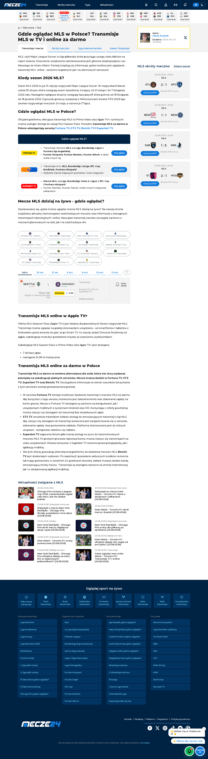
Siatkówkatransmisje (84, 602)
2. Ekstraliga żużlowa (119, 672)
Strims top (158, 679)
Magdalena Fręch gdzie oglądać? (125, 658)
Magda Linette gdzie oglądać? (124, 651)
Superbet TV (105, 128)
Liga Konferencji (28, 629)
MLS (67, 622)
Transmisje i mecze (32, 48)
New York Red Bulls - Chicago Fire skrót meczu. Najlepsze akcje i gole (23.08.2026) (54, 527)
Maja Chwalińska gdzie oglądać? (125, 629)
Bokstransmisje (143, 602)
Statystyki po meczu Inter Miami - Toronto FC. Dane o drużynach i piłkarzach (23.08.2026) (110, 495)
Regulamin (163, 719)
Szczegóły (145, 743)
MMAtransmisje (162, 602)
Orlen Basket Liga (118, 694)
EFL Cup (69, 687)
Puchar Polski (27, 658)
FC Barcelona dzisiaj (30, 687)
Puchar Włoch (72, 701)
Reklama (150, 719)
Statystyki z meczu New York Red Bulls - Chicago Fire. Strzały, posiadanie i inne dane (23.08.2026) (54, 512)
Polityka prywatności (180, 719)
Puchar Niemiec (73, 694)
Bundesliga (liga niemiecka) (79, 644)
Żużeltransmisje (65, 602)
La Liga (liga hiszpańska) (77, 629)
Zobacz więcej (182, 66)
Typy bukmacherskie (89, 48)
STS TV (75, 128)
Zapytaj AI (200, 751)
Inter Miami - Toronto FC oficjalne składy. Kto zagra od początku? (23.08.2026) (111, 542)
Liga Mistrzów (27, 622)
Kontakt (128, 719)
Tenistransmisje (46, 602)
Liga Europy (26, 637)
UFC (155, 658)
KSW (155, 672)
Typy (87, 5)
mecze (15, 5)
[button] (146, 5)
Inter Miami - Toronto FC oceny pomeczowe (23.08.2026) (54, 542)
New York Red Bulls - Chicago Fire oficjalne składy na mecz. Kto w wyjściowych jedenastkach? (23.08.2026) (54, 557)
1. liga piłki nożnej (29, 665)
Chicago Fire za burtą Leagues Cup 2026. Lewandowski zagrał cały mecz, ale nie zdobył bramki (54, 495)
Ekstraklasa (26, 651)
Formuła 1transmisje (104, 602)
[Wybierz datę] (126, 272)
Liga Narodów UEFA (30, 644)
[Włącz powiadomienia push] (189, 751)
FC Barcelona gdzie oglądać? (34, 679)
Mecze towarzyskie (162, 622)
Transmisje (41, 5)
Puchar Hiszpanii (73, 672)
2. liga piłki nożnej (29, 672)
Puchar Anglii (71, 679)
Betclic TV (88, 128)
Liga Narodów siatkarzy (165, 629)
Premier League (72, 637)
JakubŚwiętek (160, 35)
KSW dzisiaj (159, 665)
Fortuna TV (62, 128)
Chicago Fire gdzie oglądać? (34, 694)
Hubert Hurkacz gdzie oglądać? (124, 637)
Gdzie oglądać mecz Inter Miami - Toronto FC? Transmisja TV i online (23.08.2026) (109, 557)
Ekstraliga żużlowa (118, 665)
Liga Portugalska (73, 665)
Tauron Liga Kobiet (118, 687)
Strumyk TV (159, 687)
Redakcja (139, 719)
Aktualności (106, 5)
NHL (155, 651)
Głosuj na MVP (150, 92)
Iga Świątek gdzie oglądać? (122, 622)
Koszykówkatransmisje (181, 602)
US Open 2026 (160, 637)
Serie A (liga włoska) (75, 651)
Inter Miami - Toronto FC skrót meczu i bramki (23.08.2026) (112, 511)
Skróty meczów (66, 5)
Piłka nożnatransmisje (26, 603)
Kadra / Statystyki (120, 48)
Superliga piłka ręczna (120, 701)
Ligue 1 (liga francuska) (76, 658)
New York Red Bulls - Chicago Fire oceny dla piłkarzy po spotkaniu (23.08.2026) (111, 527)
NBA (155, 644)
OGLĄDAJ (119, 153)
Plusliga (113, 679)
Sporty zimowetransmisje (123, 602)
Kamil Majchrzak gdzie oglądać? (125, 644)
